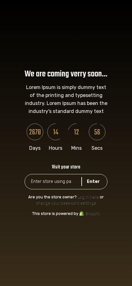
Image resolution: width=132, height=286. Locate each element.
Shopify (93, 213)
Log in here (88, 197)
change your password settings (66, 202)
